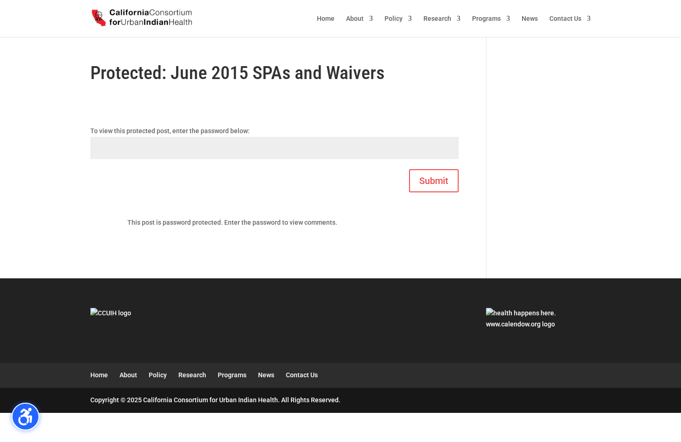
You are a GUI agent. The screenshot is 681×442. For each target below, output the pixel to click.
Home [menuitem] (325, 18)
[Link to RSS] (586, 400)
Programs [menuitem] (486, 18)
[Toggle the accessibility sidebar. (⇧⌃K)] (25, 416)
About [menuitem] (355, 18)
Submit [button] (433, 180)
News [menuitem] (530, 18)
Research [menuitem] (437, 18)
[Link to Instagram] (566, 400)
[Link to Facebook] (527, 400)
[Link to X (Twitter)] (547, 400)
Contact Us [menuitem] (565, 18)
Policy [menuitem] (394, 18)
